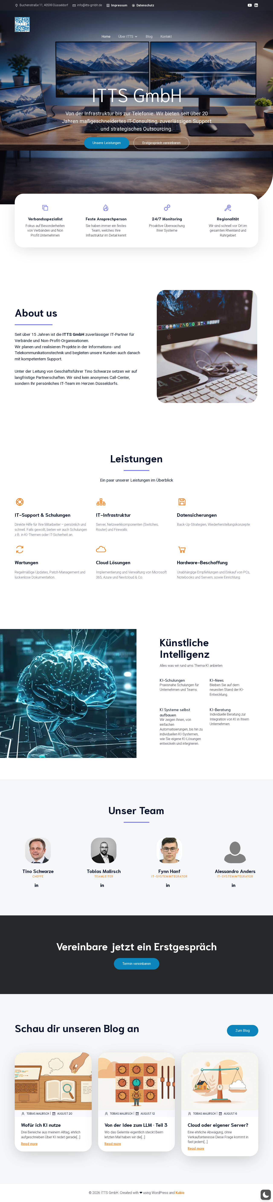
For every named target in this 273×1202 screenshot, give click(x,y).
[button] (266, 1195)
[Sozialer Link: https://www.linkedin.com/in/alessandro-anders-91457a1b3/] (235, 885)
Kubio (180, 1193)
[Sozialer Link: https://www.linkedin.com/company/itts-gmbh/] (255, 5)
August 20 (64, 1113)
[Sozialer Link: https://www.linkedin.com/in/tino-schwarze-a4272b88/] (38, 885)
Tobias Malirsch (37, 1113)
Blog (149, 37)
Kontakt (166, 37)
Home (106, 37)
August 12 (148, 1113)
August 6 (230, 1113)
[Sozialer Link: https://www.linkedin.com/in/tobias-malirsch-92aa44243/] (103, 885)
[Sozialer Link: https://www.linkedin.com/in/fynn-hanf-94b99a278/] (169, 885)
